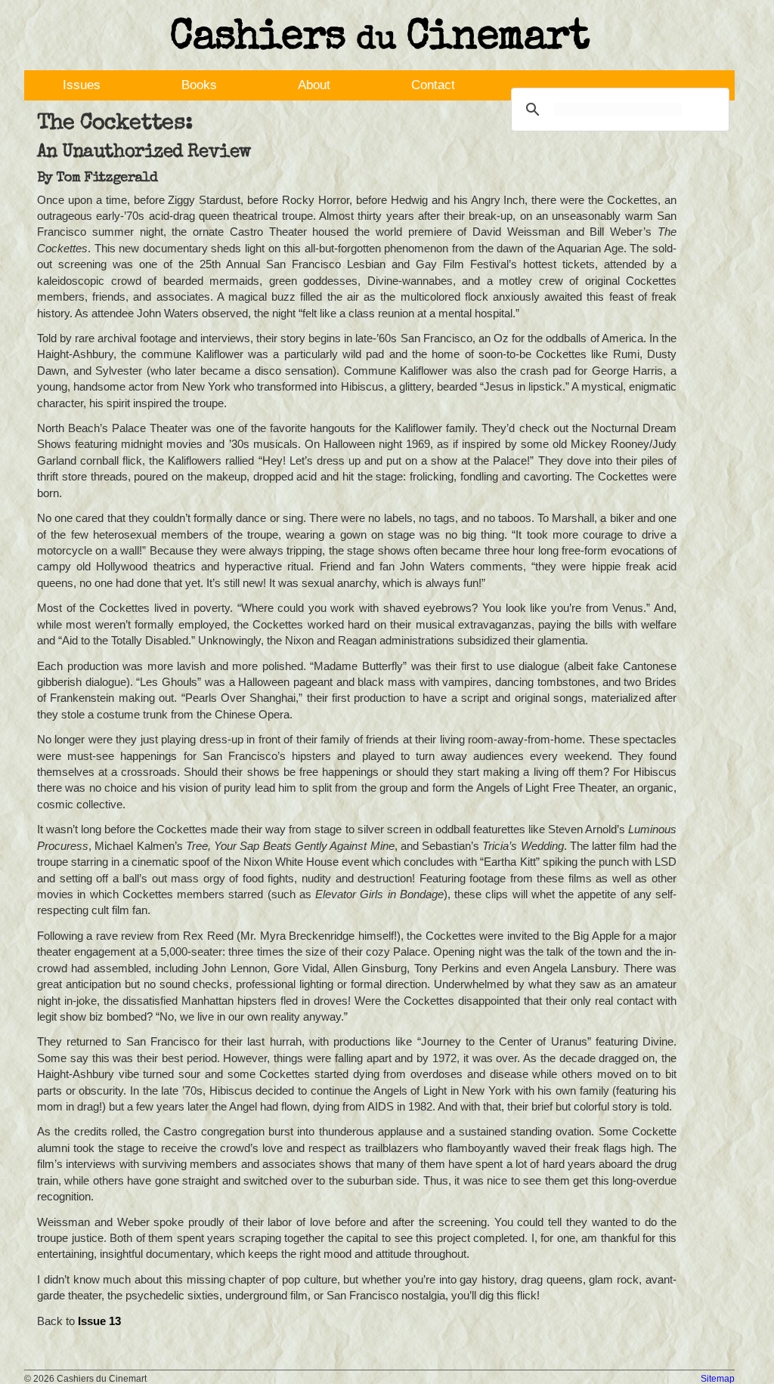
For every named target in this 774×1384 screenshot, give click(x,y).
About (314, 85)
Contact (433, 85)
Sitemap (718, 1378)
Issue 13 (99, 1320)
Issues (82, 85)
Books (199, 85)
